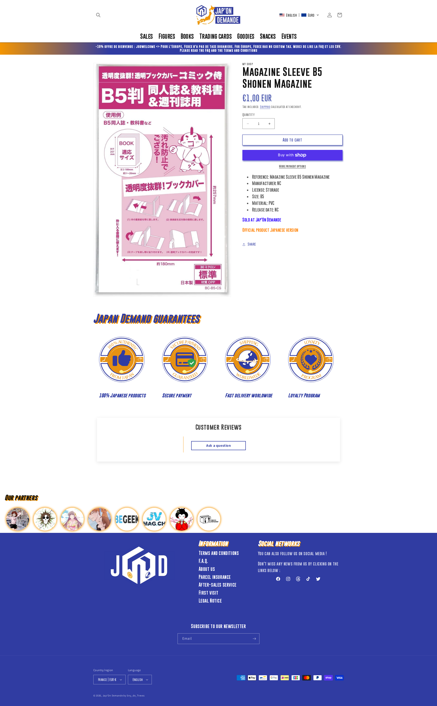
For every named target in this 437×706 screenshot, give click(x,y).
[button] (98, 15)
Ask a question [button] (218, 445)
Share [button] (252, 244)
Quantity (248, 115)
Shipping (265, 106)
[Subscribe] (254, 638)
